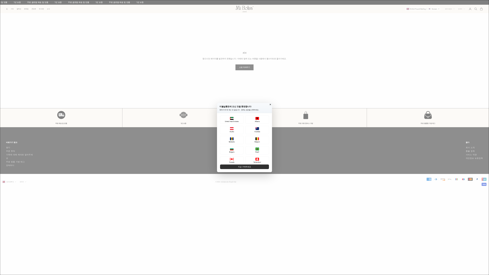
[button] (231, 120)
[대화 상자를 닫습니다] (270, 104)
